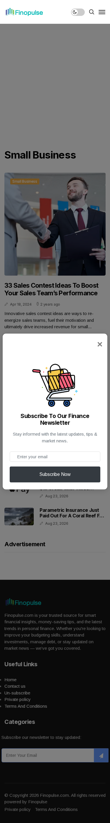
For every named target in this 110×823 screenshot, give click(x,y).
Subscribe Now (55, 474)
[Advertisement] (55, 81)
